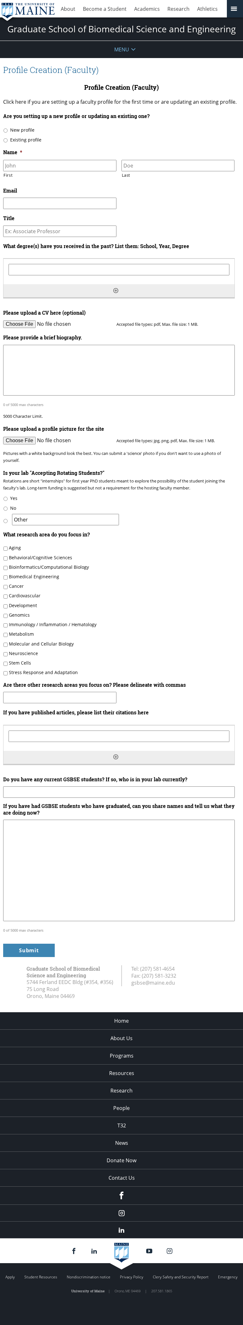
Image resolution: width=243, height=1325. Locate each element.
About (68, 8)
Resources (121, 1073)
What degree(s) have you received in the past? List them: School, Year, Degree (96, 246)
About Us (121, 1038)
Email (10, 190)
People (121, 1108)
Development (23, 605)
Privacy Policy (131, 1277)
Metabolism (21, 634)
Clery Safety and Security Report (181, 1277)
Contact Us (122, 1177)
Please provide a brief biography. (42, 337)
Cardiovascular (24, 596)
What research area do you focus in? (46, 534)
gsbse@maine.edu (153, 982)
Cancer (16, 586)
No (13, 508)
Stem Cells (20, 663)
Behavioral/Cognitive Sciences (40, 557)
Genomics (19, 615)
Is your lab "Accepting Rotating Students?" (53, 473)
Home (121, 1020)
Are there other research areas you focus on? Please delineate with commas (94, 685)
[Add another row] (115, 290)
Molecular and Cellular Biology (41, 644)
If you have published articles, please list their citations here (76, 712)
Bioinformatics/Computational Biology (49, 567)
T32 (121, 1125)
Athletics (207, 8)
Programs (122, 1055)
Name (12, 152)
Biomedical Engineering (34, 577)
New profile (22, 130)
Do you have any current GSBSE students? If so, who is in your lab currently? (95, 779)
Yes (13, 498)
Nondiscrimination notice (88, 1277)
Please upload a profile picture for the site (53, 429)
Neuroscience (23, 653)
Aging (15, 548)
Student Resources (40, 1277)
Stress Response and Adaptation (43, 672)
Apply (10, 1277)
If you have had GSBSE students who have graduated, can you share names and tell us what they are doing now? (118, 809)
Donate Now (121, 1160)
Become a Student (105, 8)
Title (9, 218)
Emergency (228, 1277)
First (8, 175)
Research (178, 8)
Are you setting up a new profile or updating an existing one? (76, 116)
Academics (147, 8)
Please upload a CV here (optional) (44, 313)
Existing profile (25, 140)
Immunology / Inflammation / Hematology (53, 624)
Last (126, 175)
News (121, 1142)
